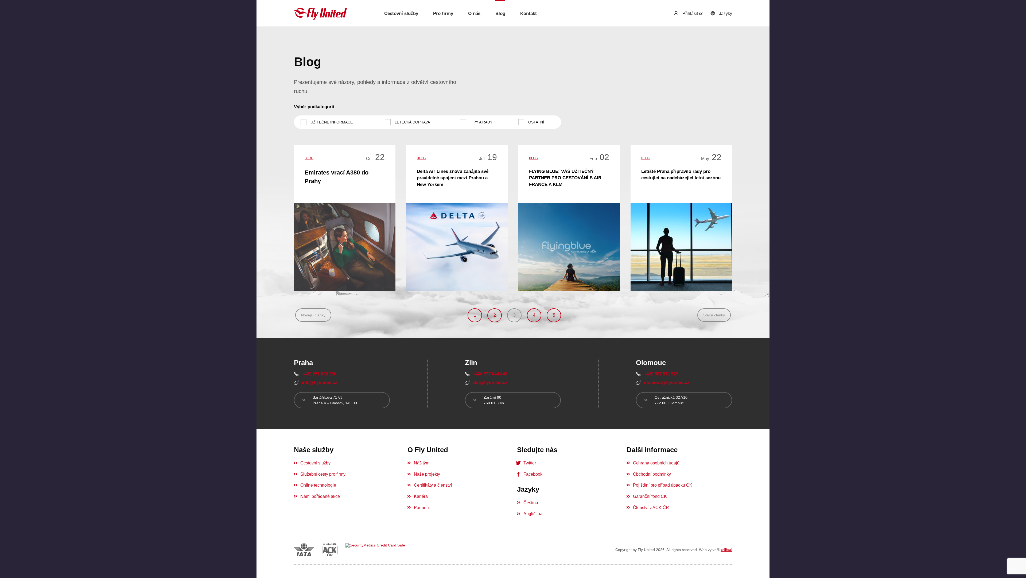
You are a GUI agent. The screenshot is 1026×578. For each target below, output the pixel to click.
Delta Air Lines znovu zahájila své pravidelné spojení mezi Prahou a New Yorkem (452, 178)
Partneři (421, 507)
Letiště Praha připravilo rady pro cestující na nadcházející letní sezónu (681, 174)
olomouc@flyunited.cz (666, 382)
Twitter (529, 463)
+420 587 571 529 (661, 374)
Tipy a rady (481, 122)
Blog (309, 158)
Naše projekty (427, 474)
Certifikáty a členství (433, 485)
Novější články (313, 315)
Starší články (714, 315)
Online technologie (318, 485)
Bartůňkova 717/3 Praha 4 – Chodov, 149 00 (335, 400)
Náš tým (421, 463)
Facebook (532, 474)
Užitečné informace (331, 122)
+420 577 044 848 (490, 374)
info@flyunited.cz (319, 382)
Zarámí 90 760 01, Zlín (494, 400)
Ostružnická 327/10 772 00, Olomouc (671, 400)
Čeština (530, 503)
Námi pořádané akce (320, 496)
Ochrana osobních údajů (656, 463)
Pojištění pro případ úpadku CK (662, 485)
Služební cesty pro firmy (322, 474)
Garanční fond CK (650, 496)
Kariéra (421, 496)
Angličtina (532, 513)
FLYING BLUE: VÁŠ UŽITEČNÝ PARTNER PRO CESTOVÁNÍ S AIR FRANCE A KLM (565, 178)
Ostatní (536, 122)
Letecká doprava (412, 122)
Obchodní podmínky (652, 474)
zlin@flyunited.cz (490, 382)
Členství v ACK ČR (651, 507)
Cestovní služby (315, 463)
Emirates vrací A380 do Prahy (336, 176)
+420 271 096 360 (319, 374)
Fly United (320, 14)
